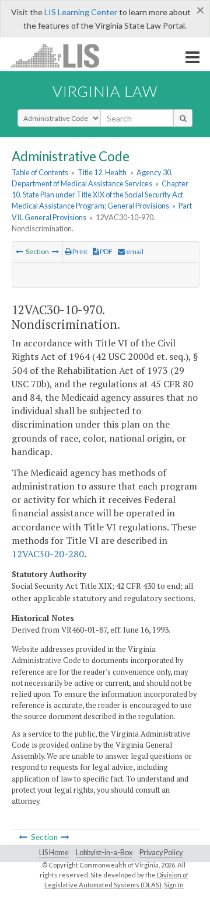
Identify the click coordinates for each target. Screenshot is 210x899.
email (134, 251)
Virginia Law (105, 91)
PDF (106, 251)
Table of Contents (40, 172)
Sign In (174, 884)
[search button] (182, 118)
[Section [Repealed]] (55, 251)
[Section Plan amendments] (19, 251)
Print (79, 251)
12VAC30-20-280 (48, 553)
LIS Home (54, 852)
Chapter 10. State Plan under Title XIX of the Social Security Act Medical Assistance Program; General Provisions (100, 194)
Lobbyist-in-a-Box (104, 852)
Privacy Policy (161, 852)
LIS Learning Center (80, 12)
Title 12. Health (102, 172)
